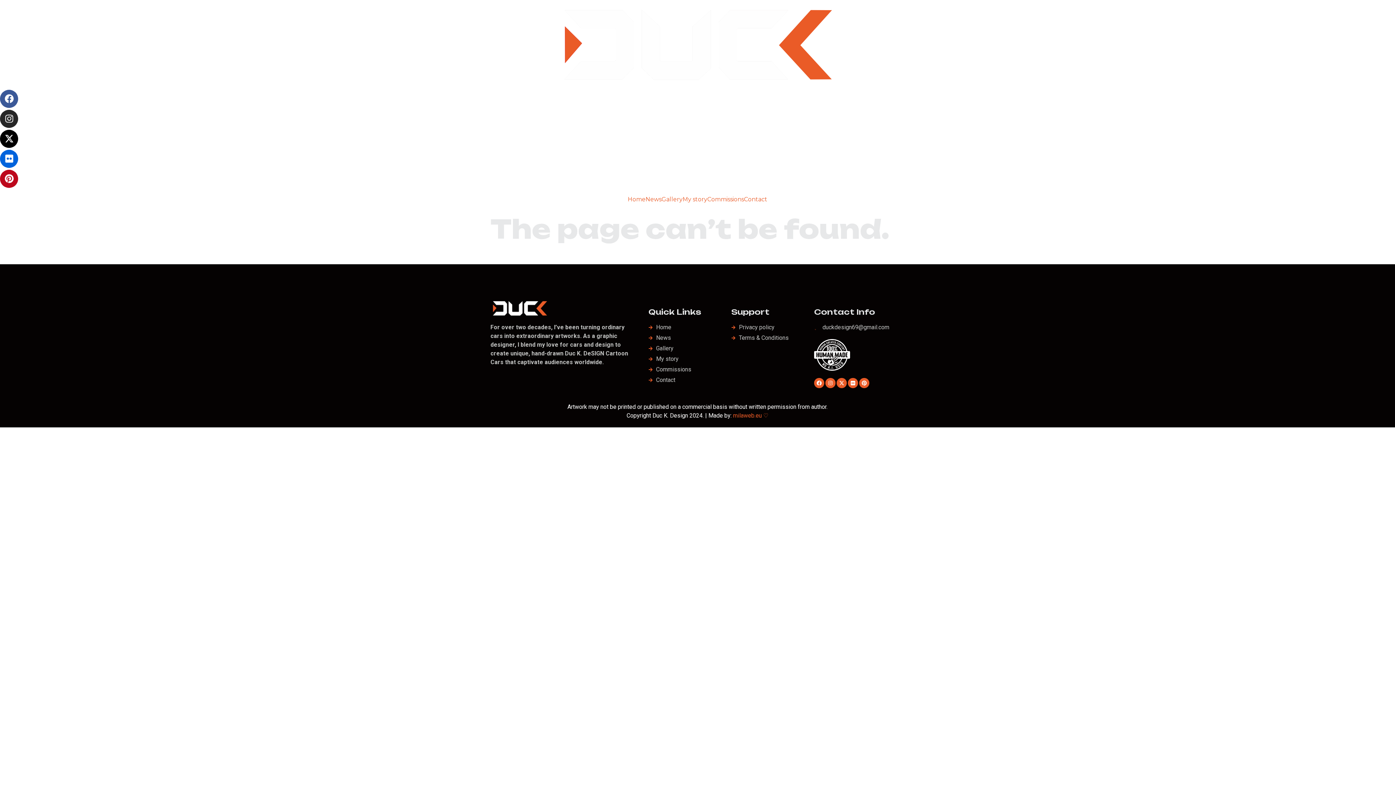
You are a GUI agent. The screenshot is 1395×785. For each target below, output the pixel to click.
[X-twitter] (9, 139)
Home (637, 199)
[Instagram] (9, 119)
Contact (755, 199)
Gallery (672, 199)
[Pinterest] (9, 179)
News (654, 199)
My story (695, 199)
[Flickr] (9, 159)
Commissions (725, 199)
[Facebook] (9, 99)
